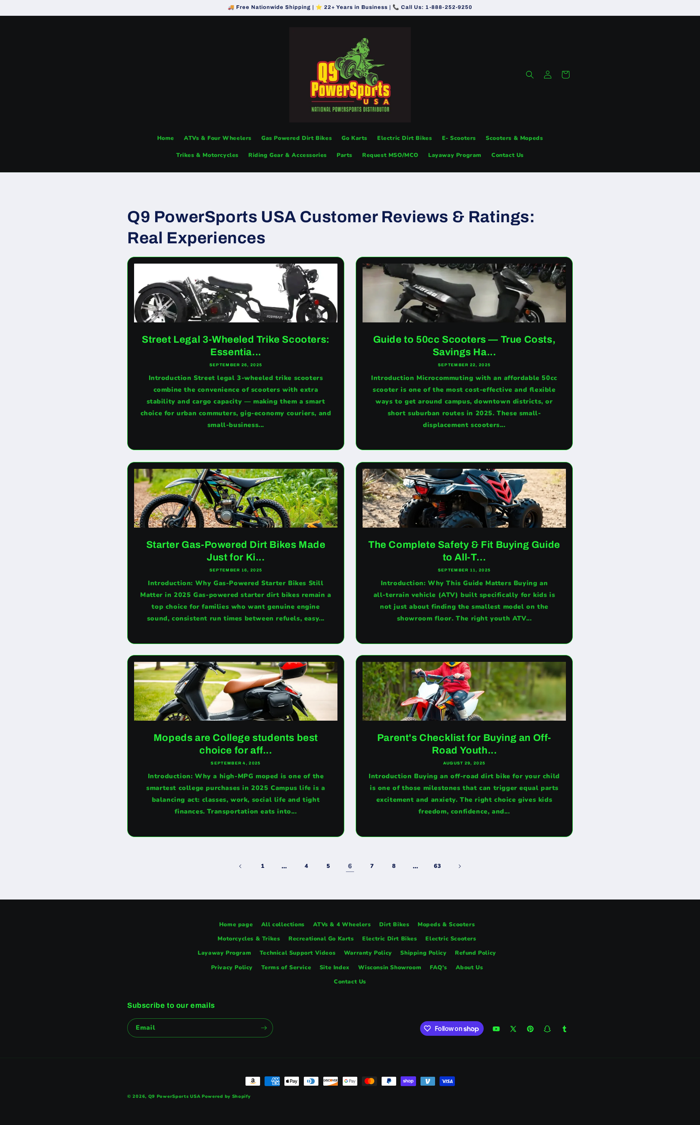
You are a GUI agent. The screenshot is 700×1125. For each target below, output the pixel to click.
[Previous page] (241, 866)
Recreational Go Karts (321, 939)
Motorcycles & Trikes (249, 939)
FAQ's (438, 967)
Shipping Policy (423, 953)
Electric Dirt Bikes (389, 939)
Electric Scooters (450, 939)
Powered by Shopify (226, 1096)
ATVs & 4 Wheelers (342, 924)
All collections (283, 924)
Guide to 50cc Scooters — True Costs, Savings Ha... (464, 345)
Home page (236, 924)
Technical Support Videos (297, 953)
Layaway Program (224, 953)
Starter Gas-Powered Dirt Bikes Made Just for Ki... (236, 550)
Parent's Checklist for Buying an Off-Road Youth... (464, 744)
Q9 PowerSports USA (174, 1096)
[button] (530, 75)
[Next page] (459, 866)
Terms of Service (286, 967)
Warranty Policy (368, 953)
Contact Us (350, 981)
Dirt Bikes (394, 924)
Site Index (335, 967)
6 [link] (350, 866)
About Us (469, 967)
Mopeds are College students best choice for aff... (236, 744)
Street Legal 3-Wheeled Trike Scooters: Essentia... (236, 345)
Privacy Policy (232, 967)
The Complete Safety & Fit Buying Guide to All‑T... (464, 550)
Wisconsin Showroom (390, 967)
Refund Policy (475, 953)
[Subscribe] (264, 1027)
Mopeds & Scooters (446, 924)
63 (437, 866)
